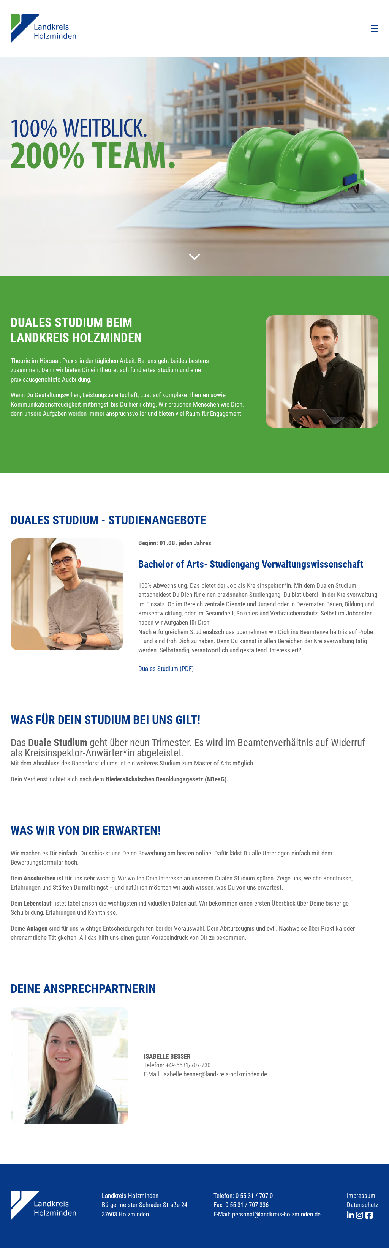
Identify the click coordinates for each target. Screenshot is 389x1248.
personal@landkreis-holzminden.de (276, 1214)
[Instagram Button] (360, 1216)
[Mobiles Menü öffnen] (374, 28)
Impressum (361, 1195)
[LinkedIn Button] (351, 1216)
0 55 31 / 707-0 (254, 1195)
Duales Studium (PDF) (166, 668)
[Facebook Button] (369, 1216)
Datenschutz (362, 1205)
